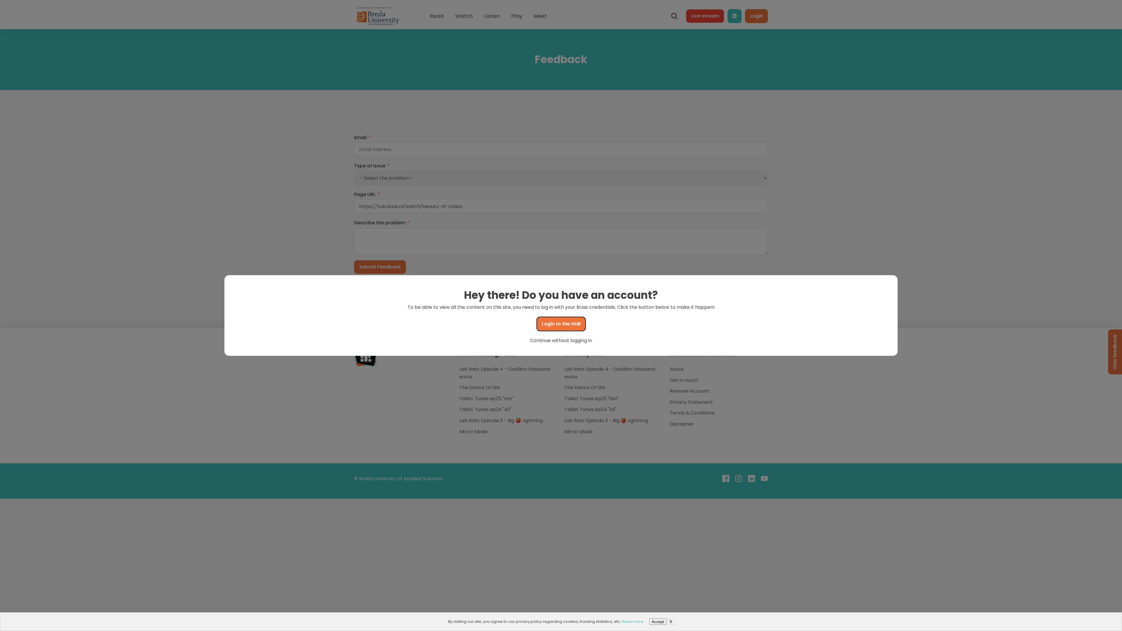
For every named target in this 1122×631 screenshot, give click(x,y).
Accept (658, 621)
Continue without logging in (561, 340)
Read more (632, 621)
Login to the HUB (561, 323)
